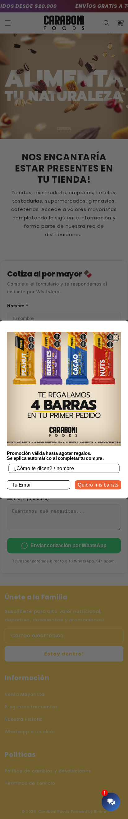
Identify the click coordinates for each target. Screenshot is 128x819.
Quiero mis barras (98, 484)
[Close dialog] (115, 337)
